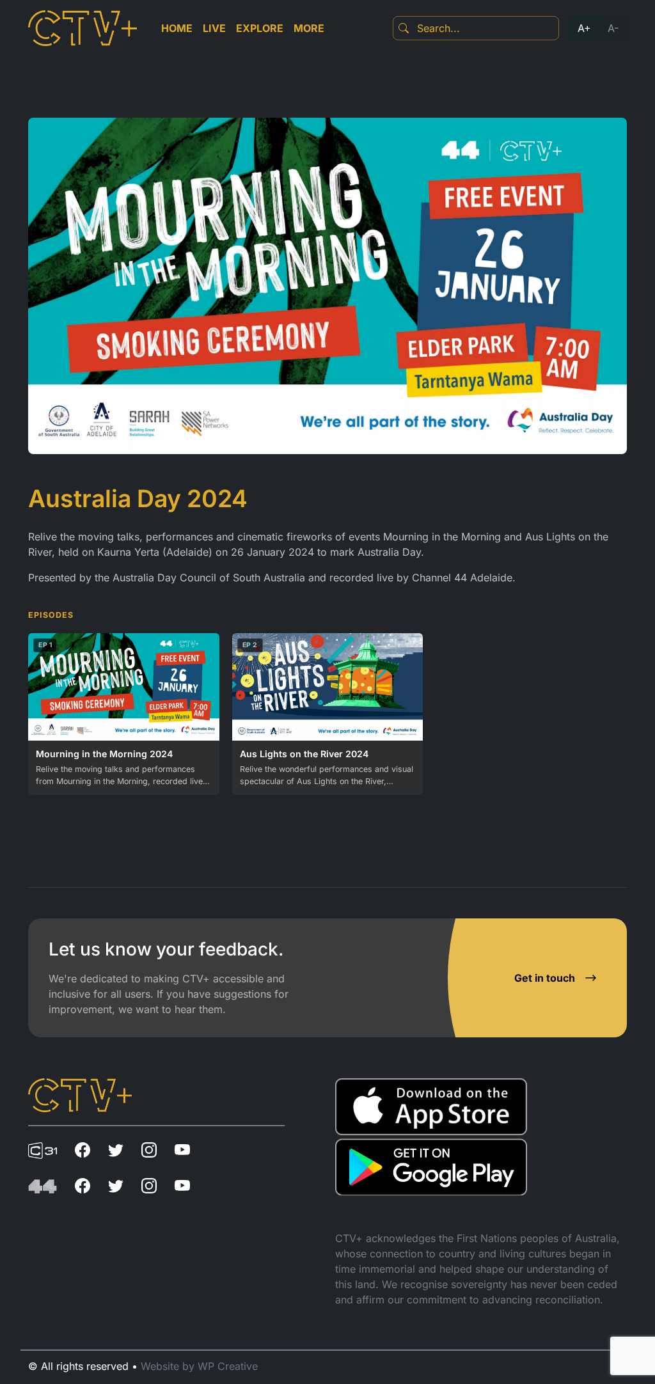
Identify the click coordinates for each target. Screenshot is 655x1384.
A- (613, 28)
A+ (584, 28)
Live (214, 28)
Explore (259, 28)
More (309, 28)
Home (177, 28)
